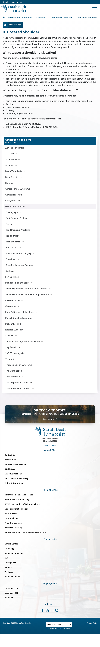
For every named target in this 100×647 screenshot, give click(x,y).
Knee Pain (10, 259)
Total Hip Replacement (17, 382)
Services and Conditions (20, 17)
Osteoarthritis (12, 300)
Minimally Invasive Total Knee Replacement (27, 294)
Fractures (10, 224)
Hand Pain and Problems (17, 229)
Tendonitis (10, 359)
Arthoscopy (11, 159)
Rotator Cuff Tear (14, 329)
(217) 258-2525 (50, 445)
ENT (6, 558)
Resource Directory (14, 527)
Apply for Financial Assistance (19, 494)
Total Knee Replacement (17, 388)
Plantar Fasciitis (13, 323)
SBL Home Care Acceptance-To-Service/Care (25, 532)
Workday (9, 597)
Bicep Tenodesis (13, 171)
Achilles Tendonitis (14, 147)
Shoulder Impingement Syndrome (22, 341)
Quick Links (50, 539)
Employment (50, 583)
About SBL (50, 450)
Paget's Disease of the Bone (19, 312)
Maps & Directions (13, 474)
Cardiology (9, 548)
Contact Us (10, 455)
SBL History (10, 469)
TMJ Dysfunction (13, 370)
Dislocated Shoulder (15, 206)
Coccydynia (10, 200)
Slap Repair (11, 347)
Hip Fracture (11, 247)
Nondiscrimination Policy (16, 509)
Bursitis (9, 183)
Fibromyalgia (11, 212)
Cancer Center (11, 544)
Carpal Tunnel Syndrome (17, 188)
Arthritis (9, 165)
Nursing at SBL (11, 593)
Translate (66, 628)
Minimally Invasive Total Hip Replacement (26, 288)
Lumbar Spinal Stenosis (17, 282)
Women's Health (12, 576)
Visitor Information (14, 483)
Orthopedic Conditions (62, 17)
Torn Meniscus (12, 376)
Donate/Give (10, 459)
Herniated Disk (12, 241)
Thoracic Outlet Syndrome (18, 364)
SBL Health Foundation (15, 464)
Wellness (9, 572)
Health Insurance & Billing (17, 499)
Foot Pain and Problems (17, 218)
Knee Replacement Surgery (19, 265)
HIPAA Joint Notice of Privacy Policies (22, 504)
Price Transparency (14, 523)
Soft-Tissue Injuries (15, 353)
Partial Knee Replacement (18, 318)
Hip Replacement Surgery (18, 253)
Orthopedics (41, 17)
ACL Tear (9, 153)
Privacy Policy (92, 623)
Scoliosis (9, 335)
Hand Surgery (12, 235)
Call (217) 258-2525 (14, 2)
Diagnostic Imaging (14, 553)
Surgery (8, 567)
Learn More (49, 418)
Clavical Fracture (13, 194)
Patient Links (50, 490)
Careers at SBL (11, 588)
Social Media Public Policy (16, 478)
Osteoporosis (12, 306)
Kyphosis (9, 271)
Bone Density (12, 177)
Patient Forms (11, 513)
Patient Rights (11, 518)
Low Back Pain (12, 276)
